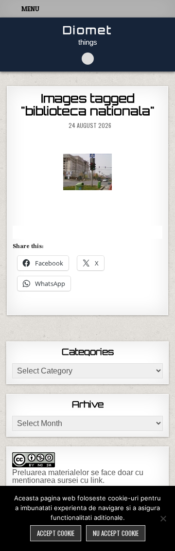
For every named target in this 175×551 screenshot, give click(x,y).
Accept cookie (55, 533)
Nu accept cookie (116, 533)
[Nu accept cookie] (163, 518)
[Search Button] (88, 59)
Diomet (87, 29)
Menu (30, 9)
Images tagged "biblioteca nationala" (88, 104)
